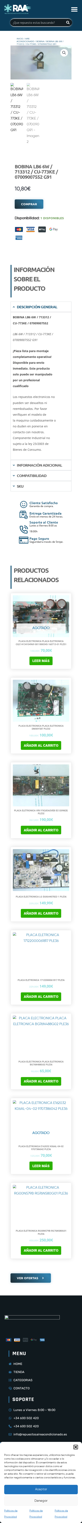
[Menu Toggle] (74, 9)
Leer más (41, 661)
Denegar (41, 1500)
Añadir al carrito (41, 745)
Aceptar (41, 1489)
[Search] (68, 22)
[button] (76, 1447)
